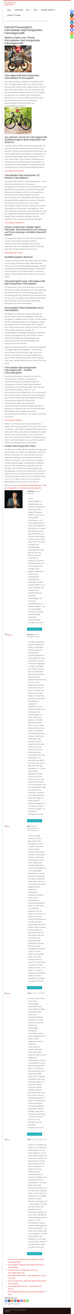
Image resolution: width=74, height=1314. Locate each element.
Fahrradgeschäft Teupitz (14, 253)
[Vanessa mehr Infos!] (14, 642)
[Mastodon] (21, 1300)
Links (35, 10)
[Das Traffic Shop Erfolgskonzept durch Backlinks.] (11, 4)
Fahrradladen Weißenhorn (14, 223)
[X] (9, 1300)
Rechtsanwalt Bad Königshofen (30, 485)
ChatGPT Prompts (13, 15)
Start (6, 21)
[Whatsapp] (27, 1300)
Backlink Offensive (48, 10)
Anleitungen (19, 10)
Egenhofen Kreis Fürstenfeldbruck (33, 829)
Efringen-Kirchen (33, 637)
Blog (9, 10)
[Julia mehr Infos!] (14, 1147)
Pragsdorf (30, 493)
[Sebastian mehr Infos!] (14, 499)
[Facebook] (6, 1300)
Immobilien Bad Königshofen (30, 488)
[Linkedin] (15, 1300)
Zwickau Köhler (42, 1139)
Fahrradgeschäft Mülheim (14, 171)
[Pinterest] (18, 1300)
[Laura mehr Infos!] (14, 1001)
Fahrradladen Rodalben (13, 420)
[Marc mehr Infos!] (14, 834)
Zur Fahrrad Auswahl (34, 629)
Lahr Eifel (41, 993)
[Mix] (24, 1300)
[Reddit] (12, 1300)
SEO (28, 10)
